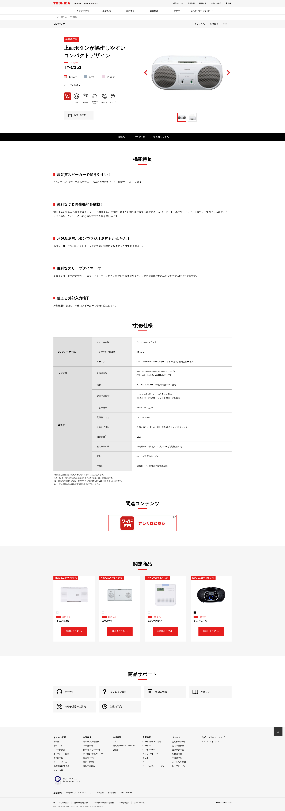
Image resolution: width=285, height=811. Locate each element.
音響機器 (154, 10)
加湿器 (116, 750)
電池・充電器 (89, 762)
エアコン (117, 741)
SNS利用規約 (123, 803)
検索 (230, 3)
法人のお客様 (216, 3)
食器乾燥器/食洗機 (61, 766)
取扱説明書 (177, 754)
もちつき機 (58, 770)
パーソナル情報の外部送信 (103, 803)
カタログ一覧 (178, 750)
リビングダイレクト (210, 741)
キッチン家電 (83, 10)
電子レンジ (58, 745)
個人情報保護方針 (81, 803)
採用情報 (202, 3)
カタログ (214, 24)
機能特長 (123, 137)
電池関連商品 (89, 766)
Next (228, 72)
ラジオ (145, 758)
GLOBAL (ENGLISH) (223, 803)
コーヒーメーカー (61, 762)
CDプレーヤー (148, 750)
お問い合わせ (177, 3)
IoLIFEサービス (179, 766)
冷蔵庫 (56, 741)
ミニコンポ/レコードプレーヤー (156, 766)
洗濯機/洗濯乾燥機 (91, 741)
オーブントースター (62, 754)
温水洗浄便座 (89, 758)
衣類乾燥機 (88, 745)
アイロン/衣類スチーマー (94, 754)
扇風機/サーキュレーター (124, 745)
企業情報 (191, 3)
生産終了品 (177, 758)
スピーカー (147, 762)
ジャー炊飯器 (59, 750)
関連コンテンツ (161, 137)
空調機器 (130, 10)
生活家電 (106, 10)
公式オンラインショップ (201, 10)
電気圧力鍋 (58, 758)
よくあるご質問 (179, 762)
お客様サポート (179, 741)
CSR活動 (100, 792)
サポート (178, 10)
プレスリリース (127, 792)
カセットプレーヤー (151, 754)
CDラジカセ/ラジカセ (151, 741)
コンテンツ (199, 24)
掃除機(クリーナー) (91, 750)
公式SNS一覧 (139, 803)
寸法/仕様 (140, 137)
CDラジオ (146, 745)
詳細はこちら (74, 631)
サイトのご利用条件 (61, 803)
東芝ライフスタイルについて (78, 792)
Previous (146, 72)
